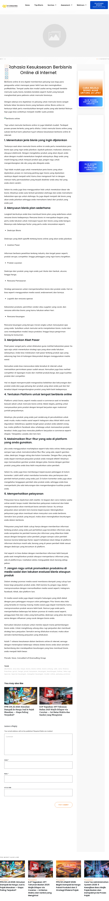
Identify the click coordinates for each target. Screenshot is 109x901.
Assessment (65, 5)
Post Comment (64, 805)
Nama (6, 760)
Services (51, 5)
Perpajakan (4, 880)
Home (27, 5)
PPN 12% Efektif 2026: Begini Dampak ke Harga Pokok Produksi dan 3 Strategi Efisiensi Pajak (68, 886)
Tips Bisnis (38, 5)
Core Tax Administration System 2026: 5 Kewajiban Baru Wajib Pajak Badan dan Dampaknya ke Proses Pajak (96, 889)
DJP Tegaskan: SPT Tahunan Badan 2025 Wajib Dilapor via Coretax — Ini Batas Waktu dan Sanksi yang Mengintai (55, 702)
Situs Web (7, 787)
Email (6, 774)
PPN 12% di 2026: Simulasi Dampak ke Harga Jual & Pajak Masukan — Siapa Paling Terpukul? (20, 702)
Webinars (80, 5)
